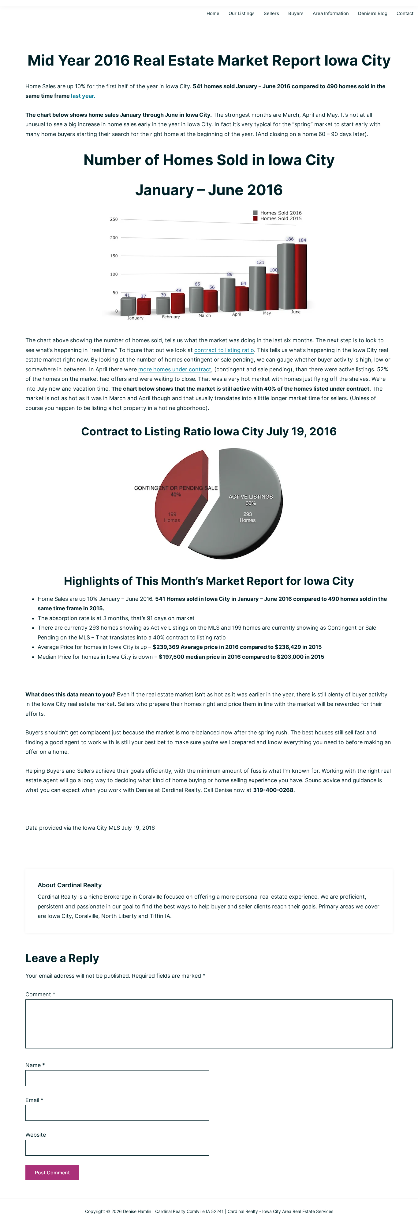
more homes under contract (174, 369)
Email (34, 1100)
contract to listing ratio (224, 350)
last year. (83, 96)
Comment (40, 994)
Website (35, 1134)
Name (35, 1065)
